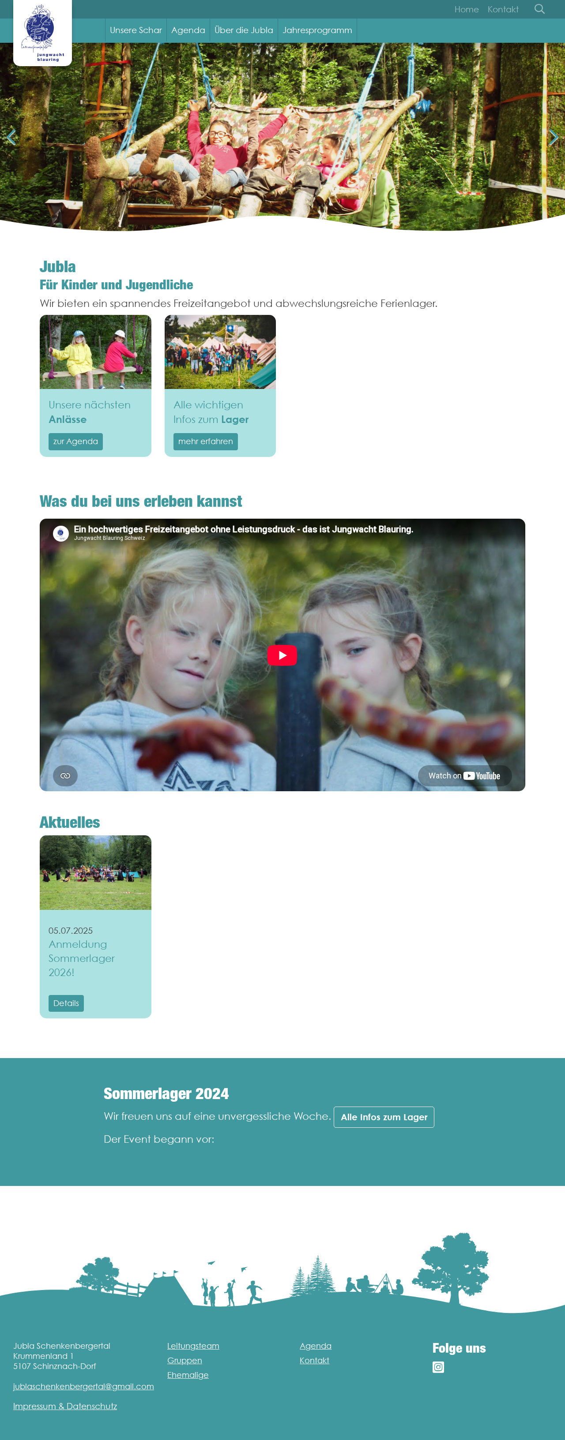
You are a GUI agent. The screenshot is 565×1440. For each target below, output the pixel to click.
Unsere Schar (136, 30)
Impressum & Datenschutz (65, 1406)
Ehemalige (188, 1375)
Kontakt (503, 9)
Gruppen (184, 1360)
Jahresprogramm (317, 30)
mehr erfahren (205, 441)
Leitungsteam (193, 1345)
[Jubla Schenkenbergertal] (43, 33)
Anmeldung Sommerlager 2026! (82, 958)
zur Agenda (75, 441)
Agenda (188, 30)
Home (467, 9)
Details (66, 1003)
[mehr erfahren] (220, 352)
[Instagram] (438, 1367)
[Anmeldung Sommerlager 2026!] (95, 872)
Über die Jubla (244, 30)
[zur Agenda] (95, 352)
